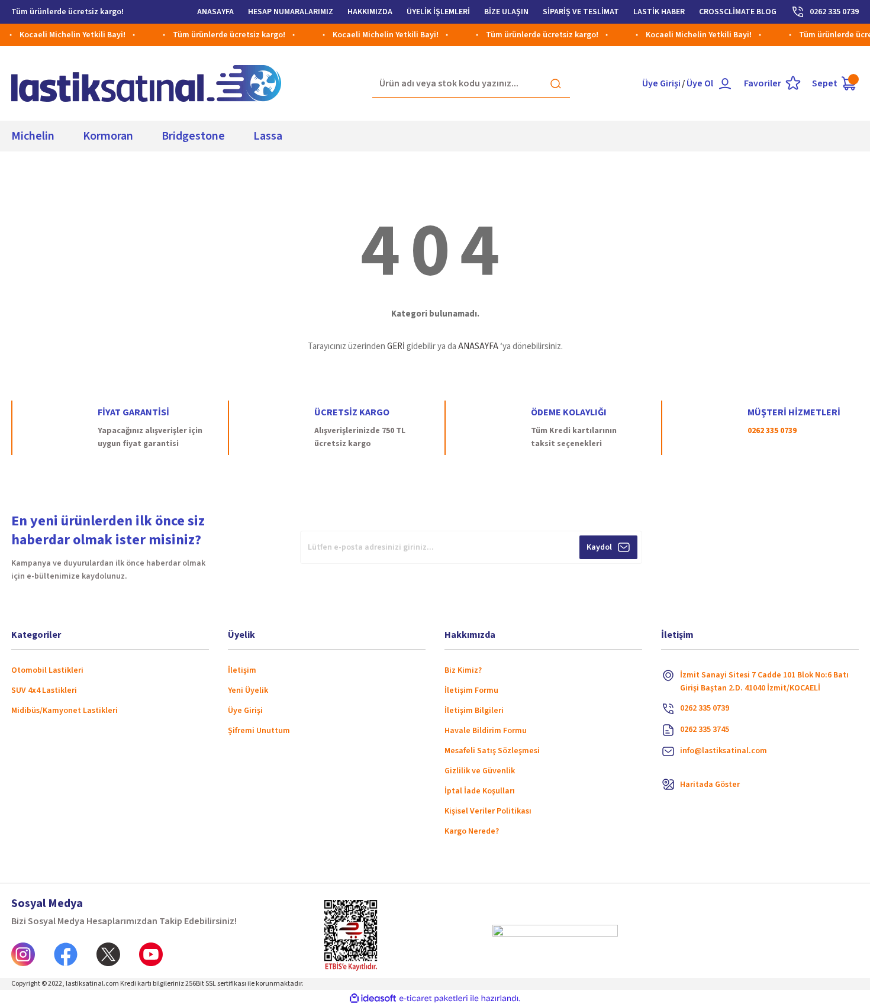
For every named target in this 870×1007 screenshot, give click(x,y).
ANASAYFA (478, 346)
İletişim (242, 670)
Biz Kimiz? (463, 670)
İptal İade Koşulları (479, 791)
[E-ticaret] (433, 998)
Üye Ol (700, 83)
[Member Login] (725, 83)
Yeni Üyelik (248, 690)
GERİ (396, 346)
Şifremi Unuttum (259, 731)
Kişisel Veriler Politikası (487, 811)
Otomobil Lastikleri (47, 670)
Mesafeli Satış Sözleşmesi (492, 751)
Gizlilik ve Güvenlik (479, 771)
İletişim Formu (471, 690)
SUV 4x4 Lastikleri (44, 690)
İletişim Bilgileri (474, 710)
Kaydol (599, 547)
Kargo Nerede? (471, 831)
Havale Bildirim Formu (485, 731)
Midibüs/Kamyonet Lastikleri (64, 710)
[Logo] (146, 83)
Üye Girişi (661, 83)
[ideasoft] (373, 998)
